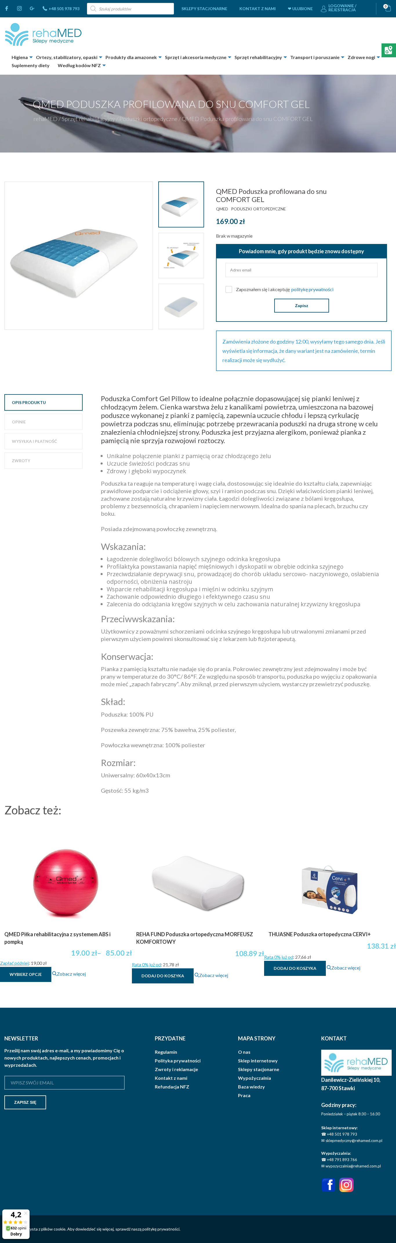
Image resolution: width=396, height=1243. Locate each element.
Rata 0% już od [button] (146, 964)
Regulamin (166, 1052)
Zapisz (301, 305)
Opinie (19, 421)
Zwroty (21, 460)
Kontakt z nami (257, 8)
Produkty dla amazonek (131, 57)
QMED (222, 208)
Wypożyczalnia (254, 1078)
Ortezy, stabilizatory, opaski (66, 57)
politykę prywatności (312, 289)
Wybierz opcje (26, 974)
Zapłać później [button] (14, 963)
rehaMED (45, 118)
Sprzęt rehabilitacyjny (258, 57)
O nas (244, 1052)
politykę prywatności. (161, 1229)
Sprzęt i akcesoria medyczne (195, 57)
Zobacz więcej (71, 973)
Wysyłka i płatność (34, 441)
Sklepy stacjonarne (204, 8)
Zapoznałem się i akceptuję (284, 289)
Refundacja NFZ (172, 1086)
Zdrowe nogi (361, 57)
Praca (244, 1095)
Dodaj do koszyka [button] (162, 975)
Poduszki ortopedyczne (148, 118)
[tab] (43, 402)
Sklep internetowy (258, 1060)
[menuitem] (204, 8)
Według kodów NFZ (79, 65)
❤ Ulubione (300, 8)
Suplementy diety (31, 65)
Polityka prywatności (178, 1060)
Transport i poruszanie (314, 57)
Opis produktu (29, 402)
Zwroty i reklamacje (176, 1069)
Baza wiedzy (251, 1086)
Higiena (20, 57)
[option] (79, 255)
